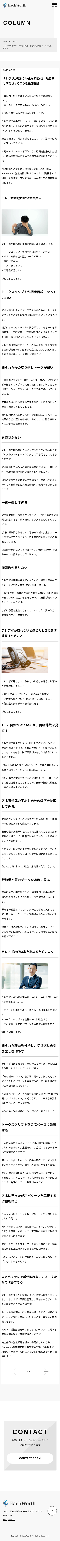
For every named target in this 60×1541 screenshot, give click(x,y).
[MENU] (54, 4)
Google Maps (9, 1519)
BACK (30, 1371)
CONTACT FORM (30, 1458)
